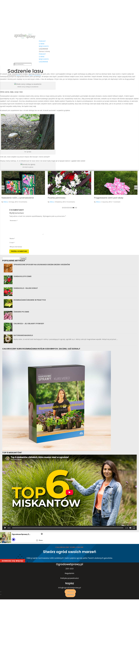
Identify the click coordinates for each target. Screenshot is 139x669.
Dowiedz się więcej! (12, 561)
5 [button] (68, 207)
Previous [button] (3, 187)
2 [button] (64, 207)
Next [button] (135, 187)
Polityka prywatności (69, 578)
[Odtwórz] (5, 528)
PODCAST (42, 41)
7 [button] (71, 207)
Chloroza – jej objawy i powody (29, 323)
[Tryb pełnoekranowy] (134, 528)
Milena (6, 202)
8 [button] (73, 207)
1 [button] (62, 207)
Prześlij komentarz (19, 251)
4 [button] (67, 207)
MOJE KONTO (44, 46)
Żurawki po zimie (21, 312)
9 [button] (74, 207)
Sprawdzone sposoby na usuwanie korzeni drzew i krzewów (42, 264)
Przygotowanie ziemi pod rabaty (62, 197)
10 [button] (76, 207)
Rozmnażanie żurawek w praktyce (30, 300)
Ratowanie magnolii (23, 335)
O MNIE (41, 44)
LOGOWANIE (43, 49)
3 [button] (65, 207)
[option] (23, 187)
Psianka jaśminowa (10, 197)
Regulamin (69, 573)
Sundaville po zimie (22, 276)
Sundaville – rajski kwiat (26, 288)
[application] (69, 492)
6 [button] (70, 207)
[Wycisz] (130, 528)
